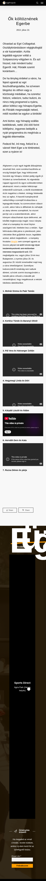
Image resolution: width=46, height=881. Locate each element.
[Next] (28, 689)
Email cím (16, 856)
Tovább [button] (20, 547)
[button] (42, 3)
